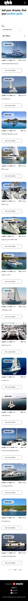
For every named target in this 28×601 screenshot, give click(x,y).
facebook (15, 593)
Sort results (3, 26)
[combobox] (12, 29)
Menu (25, 3)
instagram (15, 590)
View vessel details (10, 70)
